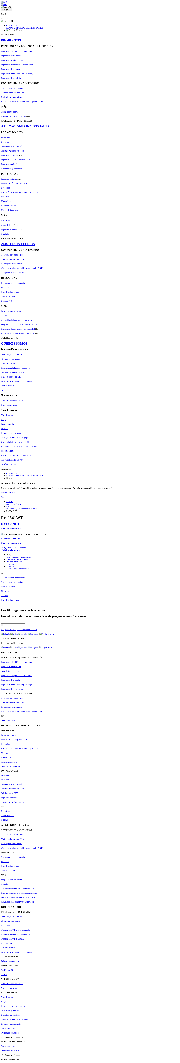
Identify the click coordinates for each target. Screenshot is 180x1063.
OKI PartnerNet (7, 386)
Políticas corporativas (10, 961)
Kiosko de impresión (9, 210)
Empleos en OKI (8, 943)
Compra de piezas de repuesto (13, 273)
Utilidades (5, 234)
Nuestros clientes (8, 363)
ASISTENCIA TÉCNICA (18, 244)
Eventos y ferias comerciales (13, 1006)
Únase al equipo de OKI (11, 377)
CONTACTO (12, 25)
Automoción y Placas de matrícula (15, 802)
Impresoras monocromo (11, 56)
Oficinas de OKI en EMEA (12, 372)
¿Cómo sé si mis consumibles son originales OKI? (22, 102)
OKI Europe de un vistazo (12, 354)
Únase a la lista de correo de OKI (15, 442)
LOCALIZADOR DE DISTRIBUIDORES (24, 28)
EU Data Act (6, 301)
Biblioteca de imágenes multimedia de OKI (19, 446)
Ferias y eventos (7, 424)
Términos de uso (8, 1028)
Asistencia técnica (13, 504)
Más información (8, 493)
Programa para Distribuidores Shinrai (16, 381)
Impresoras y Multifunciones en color (16, 51)
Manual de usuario (14, 562)
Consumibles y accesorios (12, 88)
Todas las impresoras (9, 112)
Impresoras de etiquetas (10, 69)
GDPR (4, 974)
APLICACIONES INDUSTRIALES (25, 126)
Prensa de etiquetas (9, 179)
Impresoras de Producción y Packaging (17, 74)
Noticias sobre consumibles (12, 93)
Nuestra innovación (9, 405)
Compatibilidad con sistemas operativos (17, 320)
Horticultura (6, 201)
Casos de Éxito (7, 225)
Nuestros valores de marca (12, 400)
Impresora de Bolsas (9, 155)
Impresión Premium (9, 229)
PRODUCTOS (11, 40)
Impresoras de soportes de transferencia (17, 65)
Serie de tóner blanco (10, 671)
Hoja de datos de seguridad (12, 292)
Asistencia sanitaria (9, 206)
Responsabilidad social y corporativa (16, 368)
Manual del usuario (9, 296)
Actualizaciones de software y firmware (17, 333)
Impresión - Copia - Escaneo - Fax (15, 160)
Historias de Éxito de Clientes (13, 116)
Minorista (5, 197)
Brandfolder (6, 220)
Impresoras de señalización (12, 689)
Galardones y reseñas (10, 1010)
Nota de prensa (7, 415)
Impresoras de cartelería (11, 78)
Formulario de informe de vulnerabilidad (18, 329)
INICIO (9, 501)
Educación (5, 188)
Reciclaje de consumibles (11, 97)
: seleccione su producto (14, 548)
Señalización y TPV (9, 793)
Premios (4, 428)
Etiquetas (5, 142)
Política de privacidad (10, 1033)
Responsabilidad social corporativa (15, 934)
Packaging (5, 137)
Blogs (3, 419)
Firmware (5, 287)
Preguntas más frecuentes (11, 311)
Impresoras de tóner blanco (12, 60)
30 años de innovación (10, 359)
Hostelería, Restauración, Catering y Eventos (19, 192)
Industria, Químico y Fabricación (14, 183)
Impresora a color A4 (10, 164)
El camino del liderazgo (11, 433)
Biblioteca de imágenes (10, 1015)
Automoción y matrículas (11, 169)
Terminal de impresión (10, 766)
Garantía (4, 315)
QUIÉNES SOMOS (14, 343)
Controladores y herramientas (13, 283)
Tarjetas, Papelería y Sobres (12, 151)
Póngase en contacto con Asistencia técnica (19, 324)
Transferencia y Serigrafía (11, 146)
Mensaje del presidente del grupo (14, 437)
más (2, 390)
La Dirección (6, 925)
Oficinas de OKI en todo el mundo (15, 930)
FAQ (8, 506)
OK (2, 497)
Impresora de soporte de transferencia (16, 675)
